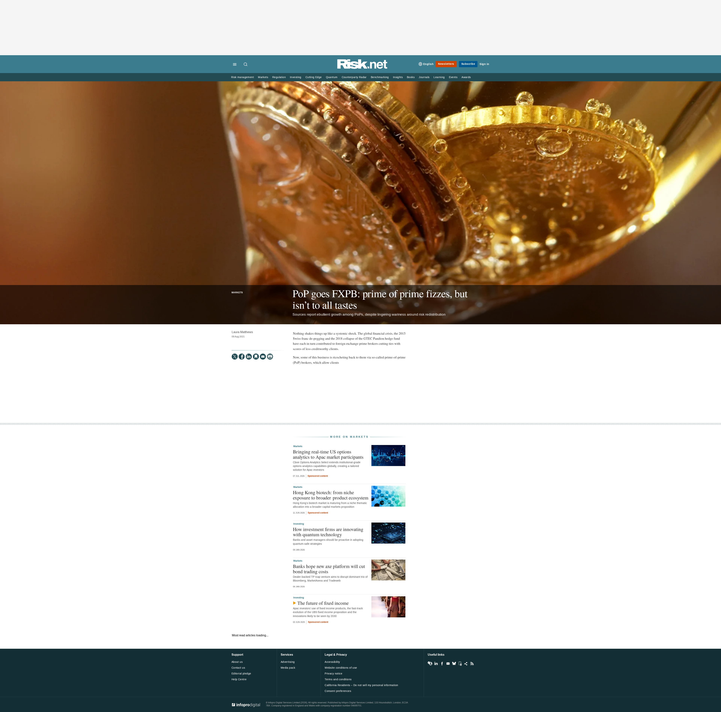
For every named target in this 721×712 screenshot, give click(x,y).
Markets (263, 77)
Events (453, 77)
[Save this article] (256, 357)
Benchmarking (380, 77)
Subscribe (468, 64)
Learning (439, 77)
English (428, 64)
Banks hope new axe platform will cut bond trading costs (329, 568)
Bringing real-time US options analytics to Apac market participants (328, 454)
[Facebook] (242, 357)
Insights (398, 77)
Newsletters (446, 64)
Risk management (242, 77)
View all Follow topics (430, 663)
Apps (460, 663)
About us (237, 662)
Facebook (442, 663)
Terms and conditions (338, 679)
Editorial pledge (241, 673)
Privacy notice (333, 673)
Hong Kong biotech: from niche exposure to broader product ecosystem (330, 495)
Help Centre (239, 679)
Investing (295, 77)
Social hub (466, 663)
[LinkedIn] (249, 357)
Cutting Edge (313, 77)
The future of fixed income (323, 603)
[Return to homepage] (362, 68)
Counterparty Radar (354, 77)
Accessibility (332, 662)
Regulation (279, 77)
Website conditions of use (341, 668)
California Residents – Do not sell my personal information (361, 685)
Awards (466, 77)
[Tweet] (235, 357)
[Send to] (263, 357)
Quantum (332, 77)
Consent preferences (338, 691)
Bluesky (454, 663)
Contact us (238, 668)
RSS (472, 663)
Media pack (288, 668)
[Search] (246, 65)
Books (411, 77)
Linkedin (436, 663)
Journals (424, 77)
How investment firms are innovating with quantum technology (328, 531)
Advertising (288, 662)
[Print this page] (270, 357)
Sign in (484, 64)
